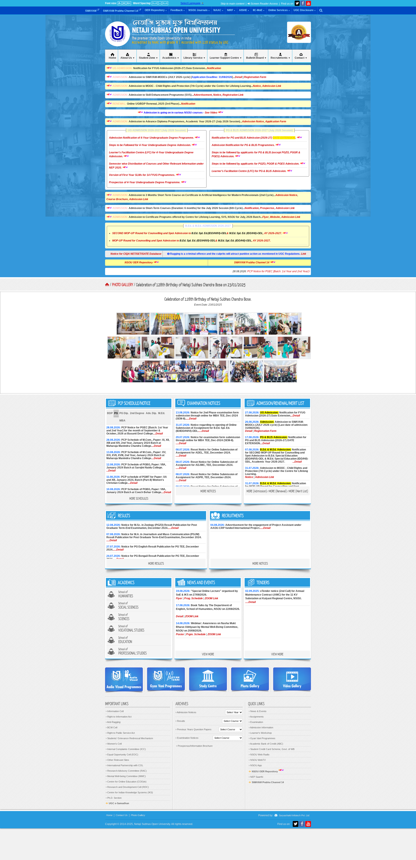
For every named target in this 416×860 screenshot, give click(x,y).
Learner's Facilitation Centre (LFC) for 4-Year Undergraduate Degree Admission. (151, 154)
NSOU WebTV (257, 759)
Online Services (279, 10)
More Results (156, 563)
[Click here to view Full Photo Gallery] (250, 678)
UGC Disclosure (305, 10)
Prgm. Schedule (196, 634)
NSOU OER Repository (161, 262)
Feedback (178, 10)
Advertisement (202, 94)
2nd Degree (137, 413)
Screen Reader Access (264, 3)
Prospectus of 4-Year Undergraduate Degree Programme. (145, 182)
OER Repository (156, 10)
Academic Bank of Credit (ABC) (266, 743)
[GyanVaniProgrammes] (166, 678)
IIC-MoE (259, 10)
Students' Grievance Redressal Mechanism (129, 738)
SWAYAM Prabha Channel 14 (121, 10)
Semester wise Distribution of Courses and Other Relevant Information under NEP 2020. (156, 165)
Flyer (265, 217)
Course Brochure (117, 199)
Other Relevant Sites (117, 759)
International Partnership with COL (124, 765)
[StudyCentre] (208, 678)
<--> (165, 3)
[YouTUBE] (308, 3)
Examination (256, 722)
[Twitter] (297, 3)
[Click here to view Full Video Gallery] (292, 678)
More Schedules (138, 498)
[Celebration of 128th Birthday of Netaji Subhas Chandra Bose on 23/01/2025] (133, 334)
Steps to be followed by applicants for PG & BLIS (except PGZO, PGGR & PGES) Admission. (256, 154)
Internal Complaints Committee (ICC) (126, 749)
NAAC (218, 10)
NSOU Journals (199, 10)
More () (257, 491)
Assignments (256, 716)
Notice (257, 85)
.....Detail (191, 418)
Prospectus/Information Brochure (194, 745)
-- (160, 3)
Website (275, 217)
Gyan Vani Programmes (262, 738)
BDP (110, 413)
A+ (128, 3)
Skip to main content (232, 3)
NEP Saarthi (256, 776)
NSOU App (255, 765)
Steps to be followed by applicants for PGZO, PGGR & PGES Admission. (256, 163)
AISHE (244, 10)
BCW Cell (111, 727)
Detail (238, 77)
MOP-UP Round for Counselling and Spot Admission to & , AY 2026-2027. (191, 240)
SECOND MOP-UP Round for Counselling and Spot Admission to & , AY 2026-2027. (197, 233)
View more (208, 654)
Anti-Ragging (113, 722)
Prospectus (267, 208)
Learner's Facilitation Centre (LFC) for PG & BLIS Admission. (249, 171)
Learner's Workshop (260, 732)
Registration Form (255, 77)
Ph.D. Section (114, 797)
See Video (188, 112)
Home (109, 815)
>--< (154, 3)
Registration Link (233, 94)
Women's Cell (114, 743)
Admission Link (271, 85)
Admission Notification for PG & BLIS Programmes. (243, 145)
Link (303, 253)
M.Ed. (161, 413)
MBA (122, 420)
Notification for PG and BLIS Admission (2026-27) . (254, 137)
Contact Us (122, 815)
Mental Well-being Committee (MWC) (126, 776)
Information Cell (115, 711)
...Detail (158, 433)
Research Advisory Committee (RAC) (126, 770)
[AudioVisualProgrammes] (124, 679)
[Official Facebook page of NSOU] (302, 3)
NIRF (231, 10)
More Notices (208, 491)
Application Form (275, 121)
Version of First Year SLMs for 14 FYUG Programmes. (142, 175)
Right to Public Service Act (120, 732)
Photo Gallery (122, 284)
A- (119, 3)
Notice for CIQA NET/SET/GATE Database (133, 253)
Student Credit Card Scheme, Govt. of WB (271, 749)
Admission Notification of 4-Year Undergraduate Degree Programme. (152, 137)
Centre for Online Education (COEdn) (126, 781)
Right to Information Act (119, 716)
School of (125, 594)
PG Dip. (123, 413)
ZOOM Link (211, 598)
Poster (180, 634)
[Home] (117, 41)
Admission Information (261, 727)
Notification (214, 68)
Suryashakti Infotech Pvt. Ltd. (294, 815)
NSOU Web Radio (259, 754)
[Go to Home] (107, 284)
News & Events (257, 711)
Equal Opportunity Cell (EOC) (122, 754)
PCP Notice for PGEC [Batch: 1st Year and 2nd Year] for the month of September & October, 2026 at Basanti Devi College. (288, 271)
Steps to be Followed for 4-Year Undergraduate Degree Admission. (150, 145)
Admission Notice (253, 121)
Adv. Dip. (151, 413)
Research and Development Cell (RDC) (127, 787)
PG (116, 413)
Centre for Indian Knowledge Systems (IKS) (129, 792)
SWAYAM (91, 10)
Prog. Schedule (193, 598)
